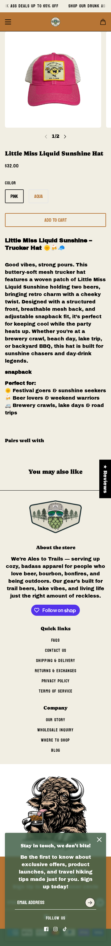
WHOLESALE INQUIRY (55, 730)
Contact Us (55, 650)
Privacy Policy (56, 681)
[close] (99, 840)
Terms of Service (55, 691)
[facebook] (46, 929)
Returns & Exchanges (55, 671)
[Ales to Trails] (55, 22)
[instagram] (55, 929)
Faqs (55, 640)
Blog (55, 750)
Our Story (55, 720)
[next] (65, 136)
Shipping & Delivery (55, 660)
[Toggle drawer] (8, 21)
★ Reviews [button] (105, 479)
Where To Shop (55, 740)
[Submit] (90, 902)
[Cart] (103, 22)
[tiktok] (64, 929)
